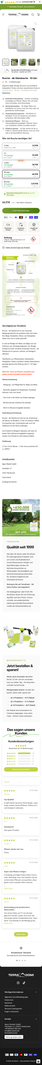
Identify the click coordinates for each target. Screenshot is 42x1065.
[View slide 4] (25, 960)
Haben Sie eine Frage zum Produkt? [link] (18, 247)
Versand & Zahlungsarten (13, 1008)
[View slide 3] (22, 960)
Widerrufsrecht (10, 1006)
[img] (9, 791)
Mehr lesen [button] (8, 888)
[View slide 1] (17, 960)
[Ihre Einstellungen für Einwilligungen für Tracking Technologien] (38, 1061)
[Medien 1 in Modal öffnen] (35, 23)
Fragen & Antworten (12, 1011)
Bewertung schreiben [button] (21, 769)
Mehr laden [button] (21, 934)
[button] (11, 753)
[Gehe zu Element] (5, 62)
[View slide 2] (19, 960)
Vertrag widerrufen (14, 1037)
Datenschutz (9, 1000)
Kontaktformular (11, 1033)
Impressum (8, 1003)
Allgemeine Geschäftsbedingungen (16, 997)
